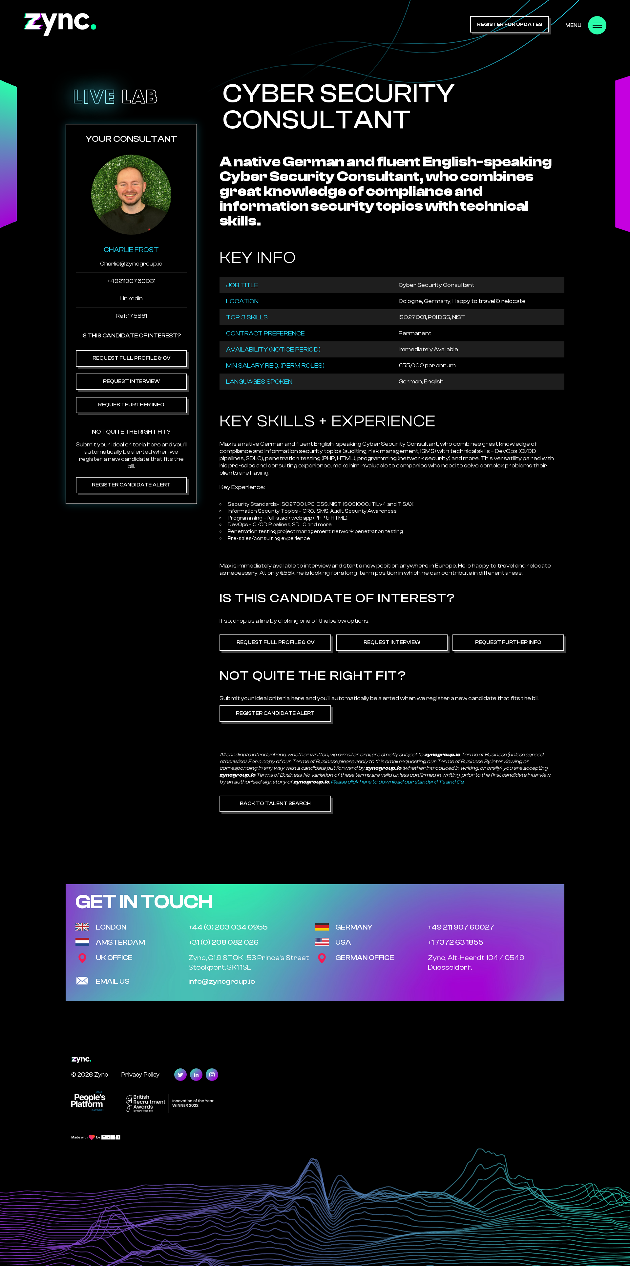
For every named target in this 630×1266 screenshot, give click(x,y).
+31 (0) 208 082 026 (223, 942)
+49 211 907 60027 (461, 927)
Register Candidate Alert (131, 485)
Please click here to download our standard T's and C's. (397, 782)
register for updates (509, 24)
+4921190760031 (131, 281)
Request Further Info (131, 405)
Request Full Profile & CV (131, 358)
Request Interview (131, 381)
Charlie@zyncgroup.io (131, 263)
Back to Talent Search (275, 803)
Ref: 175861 (131, 315)
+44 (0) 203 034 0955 (228, 927)
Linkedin (131, 298)
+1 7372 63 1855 (455, 942)
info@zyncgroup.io (221, 981)
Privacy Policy (140, 1074)
